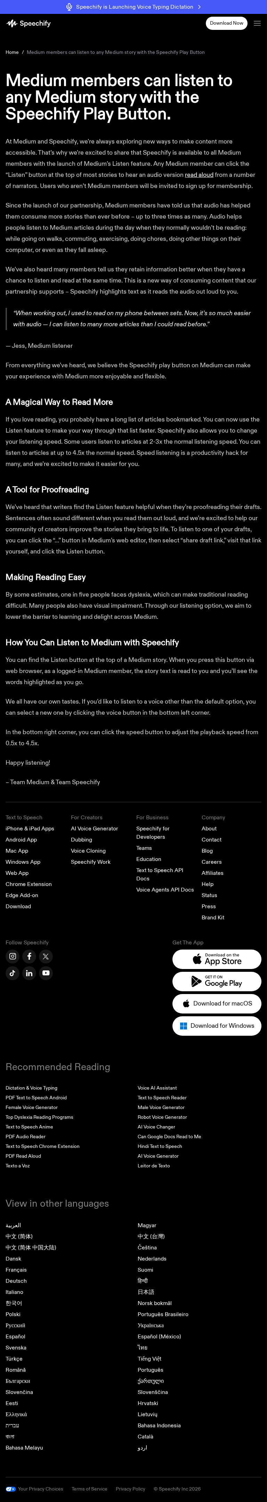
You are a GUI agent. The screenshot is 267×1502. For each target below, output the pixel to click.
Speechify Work (91, 862)
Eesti (12, 1403)
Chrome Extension (29, 884)
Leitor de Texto (154, 1166)
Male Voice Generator (161, 1107)
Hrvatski (148, 1403)
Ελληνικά (16, 1414)
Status (209, 895)
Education (148, 859)
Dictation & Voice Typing (31, 1088)
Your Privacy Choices (40, 1489)
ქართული (151, 1381)
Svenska (16, 1347)
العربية (13, 1225)
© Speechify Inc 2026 (177, 1489)
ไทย (142, 1347)
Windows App (23, 862)
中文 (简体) (19, 1236)
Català (145, 1436)
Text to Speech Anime (29, 1127)
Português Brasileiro (163, 1314)
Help (207, 884)
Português (150, 1369)
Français (16, 1269)
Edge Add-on (22, 895)
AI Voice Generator (94, 828)
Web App (17, 873)
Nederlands (152, 1258)
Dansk (13, 1258)
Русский (15, 1325)
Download (18, 906)
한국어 (14, 1303)
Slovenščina (153, 1392)
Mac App (17, 850)
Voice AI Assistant (157, 1088)
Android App (21, 839)
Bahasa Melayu (24, 1447)
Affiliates (213, 873)
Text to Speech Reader (162, 1098)
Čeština (147, 1247)
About (209, 828)
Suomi (145, 1269)
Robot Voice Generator (162, 1117)
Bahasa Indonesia (159, 1425)
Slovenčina (19, 1392)
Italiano (14, 1292)
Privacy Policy (130, 1489)
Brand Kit (213, 917)
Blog (207, 850)
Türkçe (14, 1358)
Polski (13, 1314)
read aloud (199, 175)
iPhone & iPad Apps (30, 828)
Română (16, 1369)
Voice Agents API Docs (165, 889)
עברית (12, 1425)
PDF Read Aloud (23, 1156)
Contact (211, 839)
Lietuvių (147, 1414)
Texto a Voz (18, 1166)
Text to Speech (24, 817)
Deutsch (16, 1281)
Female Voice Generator (32, 1107)
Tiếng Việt (149, 1358)
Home (12, 52)
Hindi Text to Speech (160, 1146)
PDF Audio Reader (26, 1137)
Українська (151, 1325)
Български (18, 1381)
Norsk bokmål (155, 1303)
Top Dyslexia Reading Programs (39, 1117)
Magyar (147, 1225)
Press (209, 906)
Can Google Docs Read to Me (169, 1137)
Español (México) (159, 1336)
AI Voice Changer (156, 1127)
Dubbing (81, 839)
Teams (144, 848)
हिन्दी (143, 1281)
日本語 (146, 1292)
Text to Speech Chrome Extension (43, 1146)
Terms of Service (89, 1489)
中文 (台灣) (151, 1236)
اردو (142, 1447)
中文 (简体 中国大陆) (31, 1247)
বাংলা (10, 1436)
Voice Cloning (88, 850)
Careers (212, 862)
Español (15, 1336)
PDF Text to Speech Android (36, 1098)
